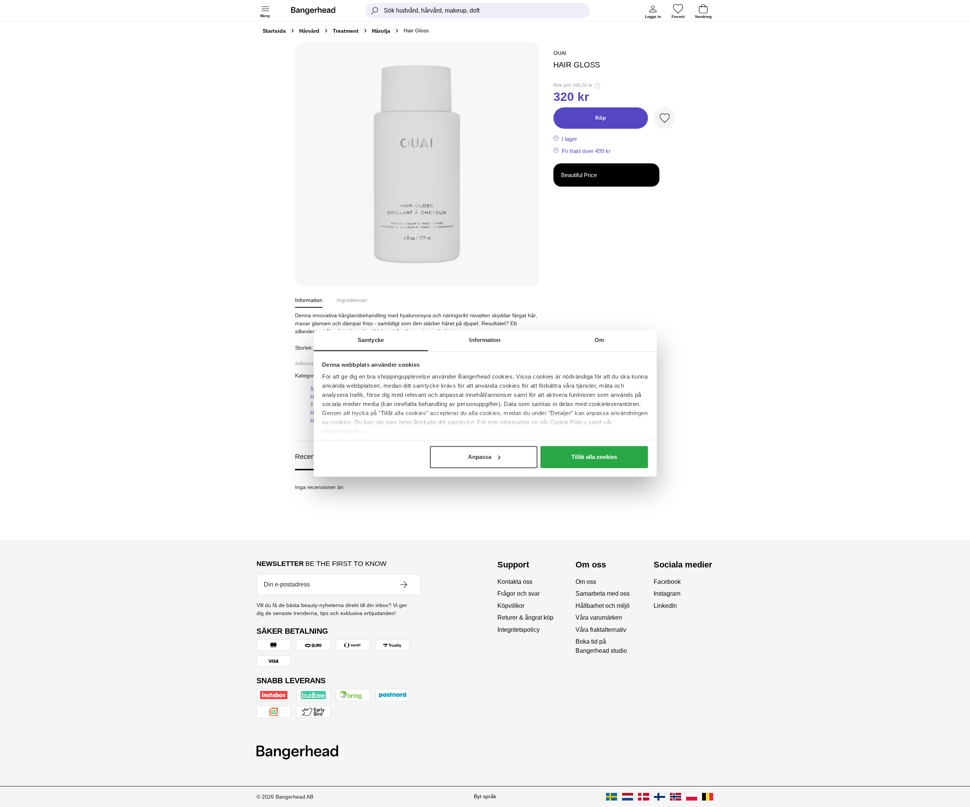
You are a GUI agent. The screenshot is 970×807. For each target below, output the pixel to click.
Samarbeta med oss (603, 593)
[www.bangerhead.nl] (627, 796)
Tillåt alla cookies (594, 457)
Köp (600, 118)
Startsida (274, 31)
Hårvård (309, 31)
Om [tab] (599, 340)
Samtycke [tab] (371, 340)
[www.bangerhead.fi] (659, 796)
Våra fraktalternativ (601, 629)
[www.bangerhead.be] (707, 796)
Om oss (586, 581)
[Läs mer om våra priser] (597, 86)
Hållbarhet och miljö (603, 605)
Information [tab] (484, 340)
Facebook (667, 581)
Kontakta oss (514, 581)
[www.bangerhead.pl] (691, 796)
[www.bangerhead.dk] (643, 796)
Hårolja (381, 31)
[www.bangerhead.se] (611, 796)
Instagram (667, 593)
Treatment (346, 31)
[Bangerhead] (319, 10)
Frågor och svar (518, 593)
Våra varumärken (599, 617)
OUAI (559, 53)
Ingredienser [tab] (352, 300)
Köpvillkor (510, 605)
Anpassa (479, 457)
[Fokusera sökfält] (375, 11)
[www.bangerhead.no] (675, 796)
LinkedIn (665, 605)
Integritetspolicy (518, 629)
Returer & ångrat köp (525, 617)
